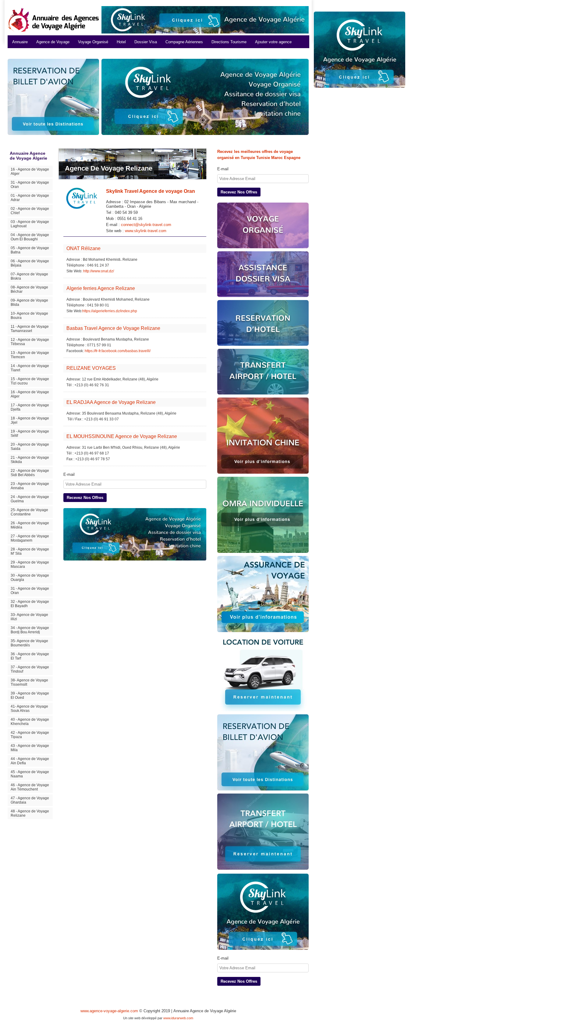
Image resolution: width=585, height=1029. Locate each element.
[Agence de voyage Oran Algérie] (205, 20)
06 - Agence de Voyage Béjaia (30, 263)
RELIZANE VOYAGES (91, 368)
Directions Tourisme (228, 42)
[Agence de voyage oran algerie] (134, 534)
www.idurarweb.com (178, 1018)
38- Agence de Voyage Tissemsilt (29, 682)
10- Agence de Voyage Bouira (29, 315)
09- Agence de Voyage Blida (29, 302)
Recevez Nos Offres (85, 497)
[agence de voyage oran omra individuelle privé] (263, 515)
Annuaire (20, 42)
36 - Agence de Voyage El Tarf (30, 656)
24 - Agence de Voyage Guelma (30, 499)
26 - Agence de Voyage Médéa (30, 525)
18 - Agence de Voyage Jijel (30, 420)
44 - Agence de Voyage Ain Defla (30, 761)
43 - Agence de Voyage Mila (30, 748)
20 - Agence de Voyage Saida (30, 446)
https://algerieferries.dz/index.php (109, 311)
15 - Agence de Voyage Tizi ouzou (30, 381)
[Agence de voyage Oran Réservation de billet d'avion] (263, 752)
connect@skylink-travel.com (146, 224)
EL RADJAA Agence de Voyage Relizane (111, 402)
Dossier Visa (145, 42)
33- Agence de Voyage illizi (29, 617)
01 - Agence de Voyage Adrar (30, 197)
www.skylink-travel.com (145, 230)
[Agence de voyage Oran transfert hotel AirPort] (263, 371)
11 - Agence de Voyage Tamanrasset (30, 328)
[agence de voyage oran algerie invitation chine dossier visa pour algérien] (263, 436)
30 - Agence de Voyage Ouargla (30, 577)
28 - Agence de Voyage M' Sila (30, 551)
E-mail (69, 474)
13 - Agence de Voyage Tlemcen (30, 355)
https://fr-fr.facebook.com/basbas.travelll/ (118, 351)
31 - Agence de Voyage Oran (30, 184)
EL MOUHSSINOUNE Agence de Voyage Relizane (121, 436)
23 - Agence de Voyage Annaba (30, 486)
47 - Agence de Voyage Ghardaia (30, 800)
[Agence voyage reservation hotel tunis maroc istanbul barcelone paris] (263, 323)
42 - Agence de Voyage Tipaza (30, 734)
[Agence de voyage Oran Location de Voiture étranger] (263, 673)
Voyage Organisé (93, 42)
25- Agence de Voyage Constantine (29, 512)
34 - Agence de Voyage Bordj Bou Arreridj (30, 630)
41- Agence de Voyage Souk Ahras (29, 708)
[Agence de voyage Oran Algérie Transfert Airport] (263, 832)
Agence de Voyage (52, 42)
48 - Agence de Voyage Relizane (30, 813)
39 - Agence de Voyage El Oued (30, 695)
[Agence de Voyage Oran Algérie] (205, 97)
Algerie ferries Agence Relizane (100, 288)
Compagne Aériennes (184, 42)
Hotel (121, 42)
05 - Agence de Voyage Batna (30, 250)
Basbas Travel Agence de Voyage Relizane (113, 328)
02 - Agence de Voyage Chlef (30, 211)
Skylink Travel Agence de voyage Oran (150, 191)
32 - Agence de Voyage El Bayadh (30, 603)
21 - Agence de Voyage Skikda (30, 459)
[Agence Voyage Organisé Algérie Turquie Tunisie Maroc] (263, 225)
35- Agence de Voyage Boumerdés (29, 643)
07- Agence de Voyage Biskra (29, 276)
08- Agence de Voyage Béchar (29, 289)
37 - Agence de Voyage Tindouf (30, 669)
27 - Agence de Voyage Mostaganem (30, 538)
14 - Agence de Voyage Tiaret (30, 368)
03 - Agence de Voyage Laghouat (30, 224)
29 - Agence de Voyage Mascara (30, 564)
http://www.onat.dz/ (98, 271)
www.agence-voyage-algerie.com (109, 1011)
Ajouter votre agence (273, 42)
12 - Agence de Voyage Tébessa (30, 342)
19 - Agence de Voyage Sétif (30, 433)
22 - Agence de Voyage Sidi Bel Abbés (30, 473)
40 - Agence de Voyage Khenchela (30, 721)
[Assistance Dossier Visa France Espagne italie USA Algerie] (263, 274)
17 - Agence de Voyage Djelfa (30, 407)
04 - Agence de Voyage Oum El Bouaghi (30, 237)
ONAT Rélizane (83, 248)
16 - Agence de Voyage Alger (30, 171)
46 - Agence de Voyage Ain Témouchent (30, 787)
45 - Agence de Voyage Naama (30, 774)
